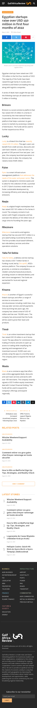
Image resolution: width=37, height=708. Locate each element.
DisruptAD (23, 263)
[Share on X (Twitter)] (16, 37)
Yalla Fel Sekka (7, 258)
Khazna (5, 295)
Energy (5, 615)
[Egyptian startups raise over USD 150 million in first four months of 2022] (18, 52)
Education (6, 612)
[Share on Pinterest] (26, 37)
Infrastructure (27, 569)
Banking (5, 596)
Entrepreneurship (9, 575)
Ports (22, 578)
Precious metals (26, 602)
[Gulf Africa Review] (19, 3)
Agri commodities (27, 596)
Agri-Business (7, 572)
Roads (22, 586)
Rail (21, 583)
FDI (3, 578)
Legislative (6, 581)
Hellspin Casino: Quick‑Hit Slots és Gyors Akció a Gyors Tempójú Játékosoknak (20, 549)
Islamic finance (8, 599)
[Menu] (3, 3)
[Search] (34, 3)
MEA (3, 583)
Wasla (4, 371)
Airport (23, 572)
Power (22, 581)
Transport (24, 589)
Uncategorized (8, 12)
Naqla (4, 206)
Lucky (4, 141)
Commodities (25, 593)
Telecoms (6, 589)
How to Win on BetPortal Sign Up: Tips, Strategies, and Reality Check (20, 525)
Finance (5, 593)
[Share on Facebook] (6, 37)
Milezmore (6, 232)
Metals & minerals (27, 599)
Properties (6, 586)
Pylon (4, 172)
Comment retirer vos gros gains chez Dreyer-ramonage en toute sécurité (17, 455)
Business (5, 569)
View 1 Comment (18, 484)
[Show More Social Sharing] (33, 37)
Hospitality (24, 575)
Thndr (4, 334)
